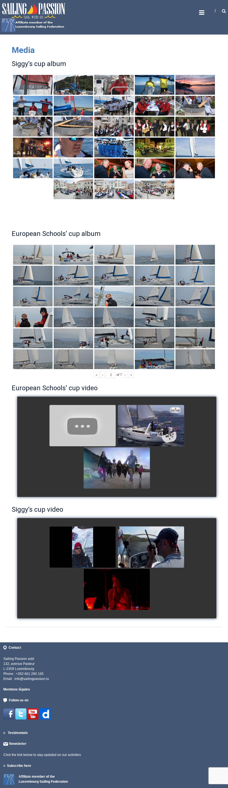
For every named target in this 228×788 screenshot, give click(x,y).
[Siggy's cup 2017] (82, 547)
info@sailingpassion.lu (31, 679)
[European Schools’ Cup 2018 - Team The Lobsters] (82, 426)
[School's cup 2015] (151, 426)
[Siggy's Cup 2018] (151, 547)
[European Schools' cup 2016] (117, 468)
